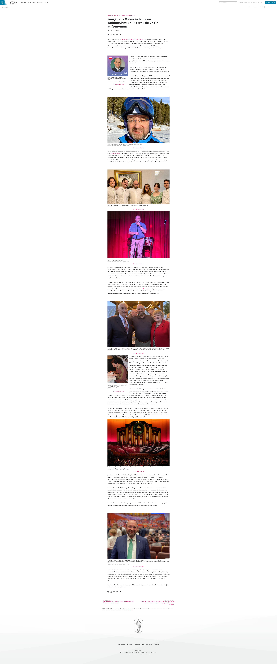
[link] (108, 591)
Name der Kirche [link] (129, 610)
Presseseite (5, 7)
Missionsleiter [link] (146, 289)
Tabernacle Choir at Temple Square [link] (132, 39)
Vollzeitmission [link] (115, 153)
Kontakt (261, 7)
